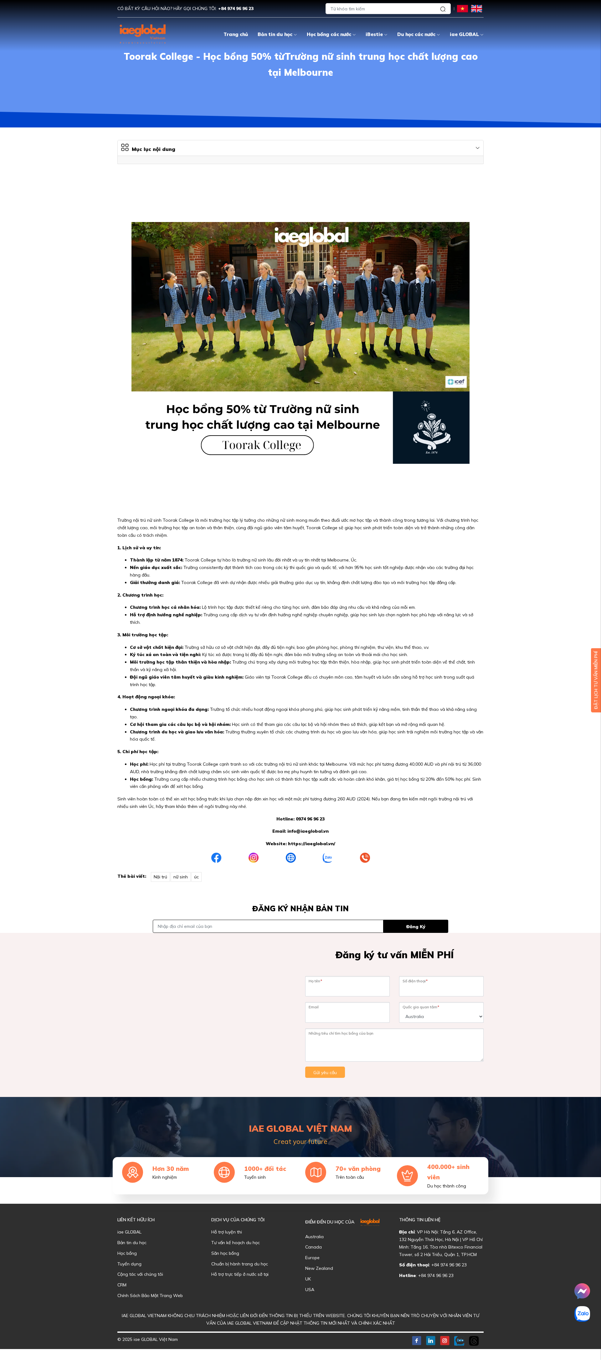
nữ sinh (180, 877)
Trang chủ (235, 34)
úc (196, 877)
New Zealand (319, 1268)
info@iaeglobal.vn (308, 831)
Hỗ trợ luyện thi (226, 1232)
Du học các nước (416, 34)
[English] (476, 8)
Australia (314, 1236)
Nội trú (160, 877)
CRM (121, 1285)
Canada (313, 1247)
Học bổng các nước (329, 34)
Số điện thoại (415, 981)
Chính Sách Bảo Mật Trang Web (150, 1295)
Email (314, 1007)
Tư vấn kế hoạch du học (235, 1242)
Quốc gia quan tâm (421, 1007)
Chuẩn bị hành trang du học (239, 1264)
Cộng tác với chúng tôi (140, 1274)
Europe (312, 1257)
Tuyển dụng (129, 1264)
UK (308, 1279)
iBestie (374, 34)
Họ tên (315, 981)
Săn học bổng (225, 1253)
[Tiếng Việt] (462, 8)
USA (309, 1289)
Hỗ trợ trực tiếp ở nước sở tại (240, 1274)
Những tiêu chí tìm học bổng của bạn (341, 1033)
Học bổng (127, 1253)
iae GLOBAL (464, 34)
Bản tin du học (275, 34)
